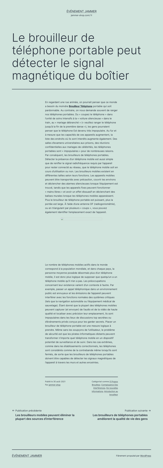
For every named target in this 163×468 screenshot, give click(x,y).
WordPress (145, 455)
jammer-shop (54, 385)
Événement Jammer (82, 11)
